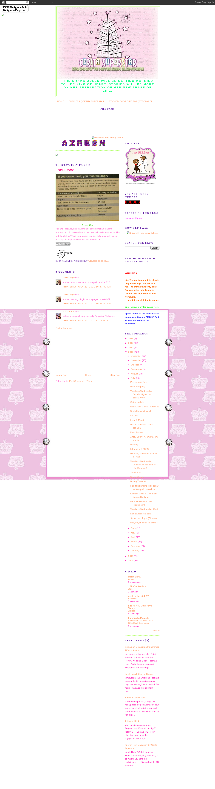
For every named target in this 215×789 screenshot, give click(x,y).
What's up (132, 579)
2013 (131, 343)
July (133, 378)
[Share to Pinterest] (69, 244)
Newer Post (61, 375)
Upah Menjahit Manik (140, 411)
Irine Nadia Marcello (138, 618)
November (136, 360)
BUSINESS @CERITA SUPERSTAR (86, 101)
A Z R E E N (68, 311)
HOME (60, 101)
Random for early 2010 (133, 697)
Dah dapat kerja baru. (141, 513)
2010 (131, 556)
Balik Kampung (137, 386)
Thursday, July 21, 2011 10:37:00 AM (87, 286)
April (133, 537)
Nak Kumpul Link (130, 721)
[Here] (91, 225)
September (137, 369)
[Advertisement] (79, 351)
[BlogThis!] (60, 244)
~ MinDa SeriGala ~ (138, 586)
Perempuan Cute (138, 382)
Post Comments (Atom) (81, 381)
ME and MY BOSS (139, 449)
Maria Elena (134, 576)
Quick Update (137, 402)
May (133, 532)
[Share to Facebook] (66, 244)
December (136, 356)
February (136, 546)
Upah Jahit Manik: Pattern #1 (144, 406)
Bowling (134, 444)
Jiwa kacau (135, 472)
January (135, 550)
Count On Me (137, 477)
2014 (131, 338)
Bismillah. (132, 599)
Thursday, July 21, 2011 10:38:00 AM (87, 303)
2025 (130, 589)
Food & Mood (65, 170)
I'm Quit (134, 415)
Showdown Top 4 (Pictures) (144, 518)
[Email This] (57, 244)
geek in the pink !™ (138, 596)
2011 (131, 352)
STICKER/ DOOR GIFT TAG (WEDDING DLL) (132, 101)
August (135, 373)
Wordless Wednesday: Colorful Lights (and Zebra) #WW (141, 394)
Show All (156, 630)
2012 (131, 347)
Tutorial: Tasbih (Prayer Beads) (137, 674)
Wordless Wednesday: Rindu (144, 509)
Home (88, 375)
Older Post (115, 375)
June (133, 528)
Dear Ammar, (136, 432)
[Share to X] (63, 244)
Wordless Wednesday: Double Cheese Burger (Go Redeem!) (143, 464)
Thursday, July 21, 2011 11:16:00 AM (87, 320)
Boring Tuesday (138, 481)
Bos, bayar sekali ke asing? (144, 522)
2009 (131, 560)
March (134, 541)
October (135, 364)
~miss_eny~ (69, 277)
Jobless (131, 611)
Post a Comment (64, 328)
